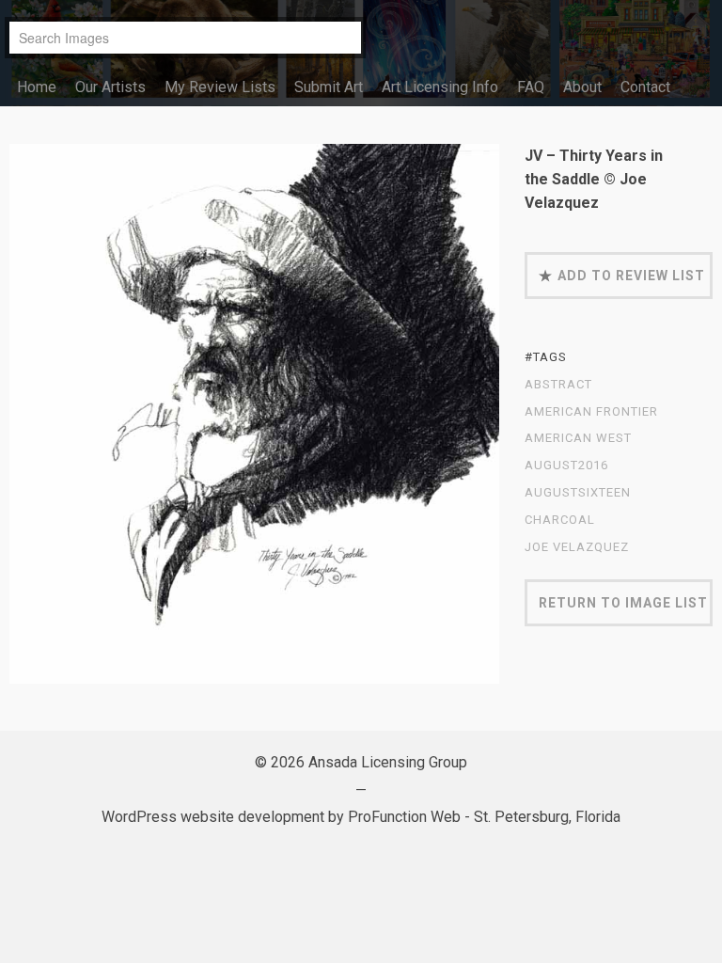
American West (578, 438)
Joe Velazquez (577, 547)
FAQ (530, 87)
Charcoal (560, 520)
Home (36, 87)
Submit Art (328, 87)
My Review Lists (220, 87)
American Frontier (591, 411)
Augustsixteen (578, 492)
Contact (645, 87)
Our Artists (110, 87)
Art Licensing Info (440, 87)
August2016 (566, 465)
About (582, 87)
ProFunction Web (404, 817)
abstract (558, 384)
